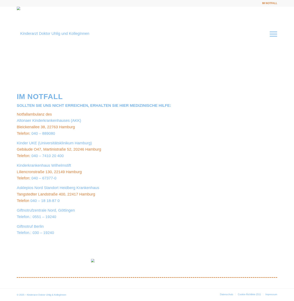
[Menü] (272, 33)
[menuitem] (268, 3)
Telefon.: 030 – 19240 (35, 233)
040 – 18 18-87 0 (45, 201)
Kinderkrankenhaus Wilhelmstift (44, 165)
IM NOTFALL (269, 3)
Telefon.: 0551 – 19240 (36, 217)
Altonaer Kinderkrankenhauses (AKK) (49, 120)
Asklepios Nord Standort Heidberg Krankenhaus (58, 188)
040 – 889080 (43, 133)
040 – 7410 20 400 (47, 156)
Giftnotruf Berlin (30, 226)
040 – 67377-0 (43, 178)
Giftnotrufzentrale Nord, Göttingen (46, 210)
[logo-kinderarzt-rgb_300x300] (53, 33)
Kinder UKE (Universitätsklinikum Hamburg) (54, 143)
